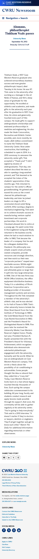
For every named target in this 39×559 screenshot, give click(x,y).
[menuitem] (19, 511)
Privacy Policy (15, 483)
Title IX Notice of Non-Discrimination (14, 486)
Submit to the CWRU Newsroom (12, 520)
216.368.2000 (6, 480)
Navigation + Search (14, 19)
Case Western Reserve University (17, 474)
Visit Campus (6, 547)
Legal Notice (6, 483)
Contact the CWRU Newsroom (12, 511)
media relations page (22, 496)
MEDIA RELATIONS (10, 492)
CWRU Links (7, 538)
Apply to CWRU (7, 542)
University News (8, 447)
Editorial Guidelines (8, 514)
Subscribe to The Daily (9, 517)
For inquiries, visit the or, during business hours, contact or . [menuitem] (15, 498)
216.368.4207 (6, 501)
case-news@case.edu (19, 501)
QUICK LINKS (7, 508)
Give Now (5, 544)
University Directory (8, 550)
